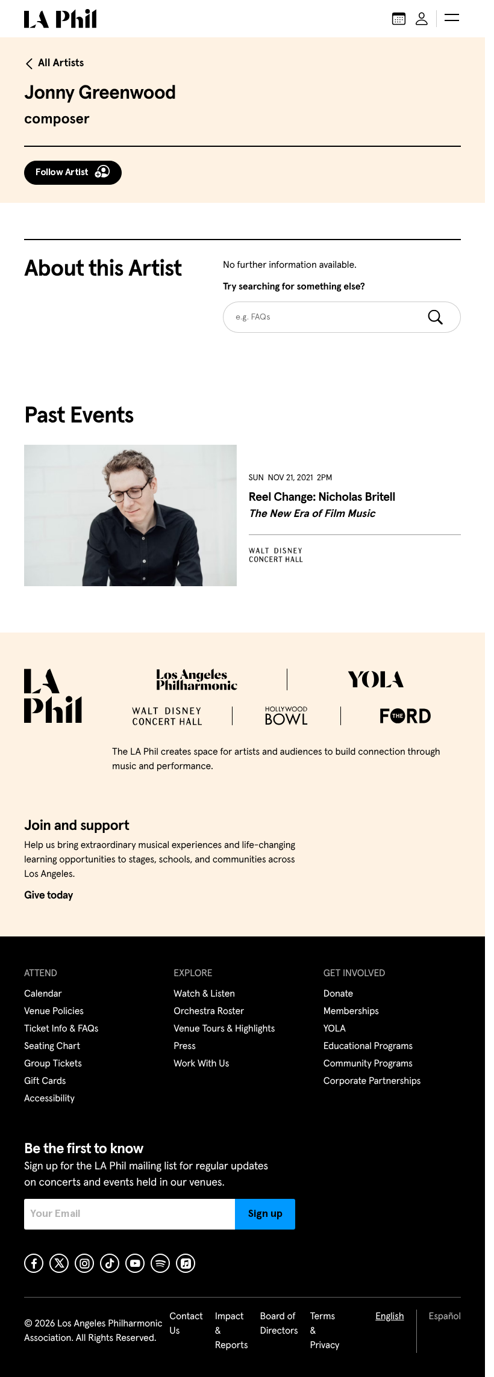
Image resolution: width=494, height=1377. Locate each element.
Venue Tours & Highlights (224, 1029)
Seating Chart (52, 1046)
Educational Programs (368, 1046)
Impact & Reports (231, 1331)
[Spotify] (160, 1263)
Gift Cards (45, 1081)
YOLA (335, 1029)
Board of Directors (279, 1324)
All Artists (61, 63)
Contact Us (186, 1324)
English (389, 1317)
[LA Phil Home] (60, 18)
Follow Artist (62, 172)
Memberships (351, 1012)
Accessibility (49, 1099)
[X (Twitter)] (59, 1263)
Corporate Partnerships (372, 1081)
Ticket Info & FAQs (61, 1029)
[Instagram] (84, 1263)
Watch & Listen (204, 994)
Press (184, 1046)
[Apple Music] (185, 1263)
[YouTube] (135, 1263)
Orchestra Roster (209, 1012)
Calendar (43, 994)
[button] (452, 18)
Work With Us (201, 1064)
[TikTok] (109, 1263)
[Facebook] (33, 1263)
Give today (48, 895)
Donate (338, 994)
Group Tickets (53, 1064)
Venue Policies (54, 1012)
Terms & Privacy (325, 1331)
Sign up (265, 1213)
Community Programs (368, 1064)
